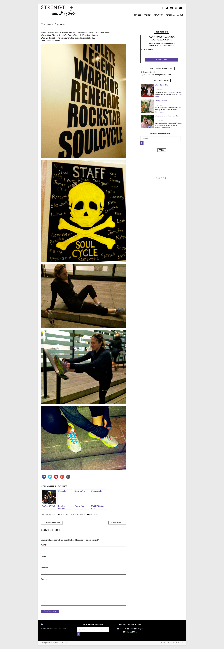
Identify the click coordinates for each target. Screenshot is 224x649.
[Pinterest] (127, 632)
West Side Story (52, 523)
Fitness (61, 514)
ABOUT (180, 15)
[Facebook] (121, 628)
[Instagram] (139, 628)
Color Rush (117, 523)
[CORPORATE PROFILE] (175, 174)
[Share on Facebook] (44, 478)
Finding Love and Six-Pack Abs (167, 115)
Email (44, 556)
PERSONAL (170, 15)
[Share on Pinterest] (56, 478)
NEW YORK (158, 15)
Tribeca (82, 514)
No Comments (93, 514)
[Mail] (135, 632)
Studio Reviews (74, 514)
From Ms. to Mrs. (161, 85)
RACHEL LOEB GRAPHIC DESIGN (172, 643)
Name (44, 545)
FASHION (147, 15)
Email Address (147, 49)
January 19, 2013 (49, 514)
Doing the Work (161, 100)
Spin (66, 514)
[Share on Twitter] (50, 478)
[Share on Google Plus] (62, 478)
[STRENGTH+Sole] (58, 6)
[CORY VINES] (155, 174)
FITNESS (137, 15)
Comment (45, 579)
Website (44, 568)
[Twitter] (130, 628)
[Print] (68, 478)
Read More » (160, 112)
